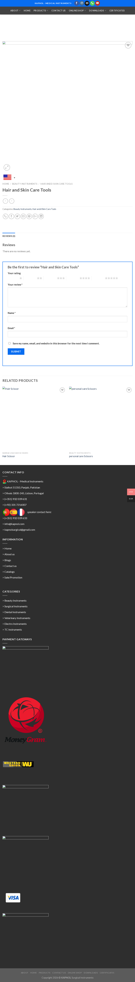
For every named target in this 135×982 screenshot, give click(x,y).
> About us (8, 554)
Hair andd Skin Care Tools (56, 183)
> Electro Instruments (14, 623)
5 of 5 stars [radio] (98, 278)
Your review (15, 284)
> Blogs (6, 560)
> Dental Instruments (14, 612)
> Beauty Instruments (14, 600)
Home (27, 10)
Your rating (14, 273)
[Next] (132, 425)
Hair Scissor (8, 456)
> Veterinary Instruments (16, 617)
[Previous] (2, 425)
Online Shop (76, 10)
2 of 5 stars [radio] (30, 278)
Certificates (117, 10)
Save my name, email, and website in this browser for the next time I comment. (56, 343)
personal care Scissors (81, 456)
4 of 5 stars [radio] (73, 278)
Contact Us (58, 10)
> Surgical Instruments (14, 606)
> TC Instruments (12, 629)
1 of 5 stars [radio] (12, 278)
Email (11, 328)
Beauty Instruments (24, 183)
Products (40, 10)
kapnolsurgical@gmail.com (19, 529)
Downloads (96, 10)
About (14, 10)
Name (11, 313)
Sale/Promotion (13, 577)
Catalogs (9, 571)
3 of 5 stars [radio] (50, 278)
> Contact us (9, 565)
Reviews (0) (8, 236)
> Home (7, 548)
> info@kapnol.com (13, 523)
